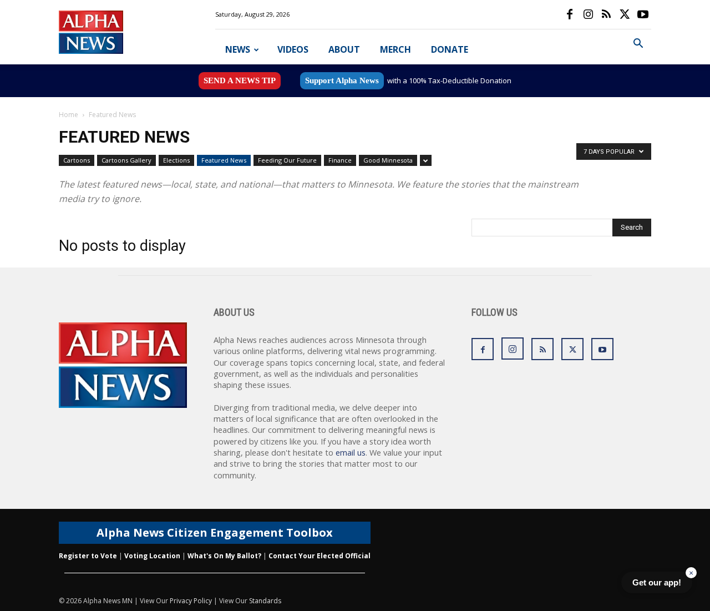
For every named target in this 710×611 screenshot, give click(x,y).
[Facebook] (569, 14)
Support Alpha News (342, 80)
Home (68, 114)
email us (351, 452)
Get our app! (656, 582)
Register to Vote (88, 555)
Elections (176, 160)
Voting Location (152, 555)
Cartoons (76, 160)
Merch (395, 49)
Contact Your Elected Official (319, 555)
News (237, 49)
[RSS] (606, 14)
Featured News (223, 160)
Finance (340, 160)
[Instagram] (588, 14)
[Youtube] (643, 14)
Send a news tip (240, 80)
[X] (624, 14)
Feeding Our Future (287, 160)
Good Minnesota (388, 160)
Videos (292, 49)
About (344, 49)
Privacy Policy (191, 600)
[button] (638, 44)
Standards (265, 600)
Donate (449, 49)
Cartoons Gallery (126, 160)
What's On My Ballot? (224, 555)
